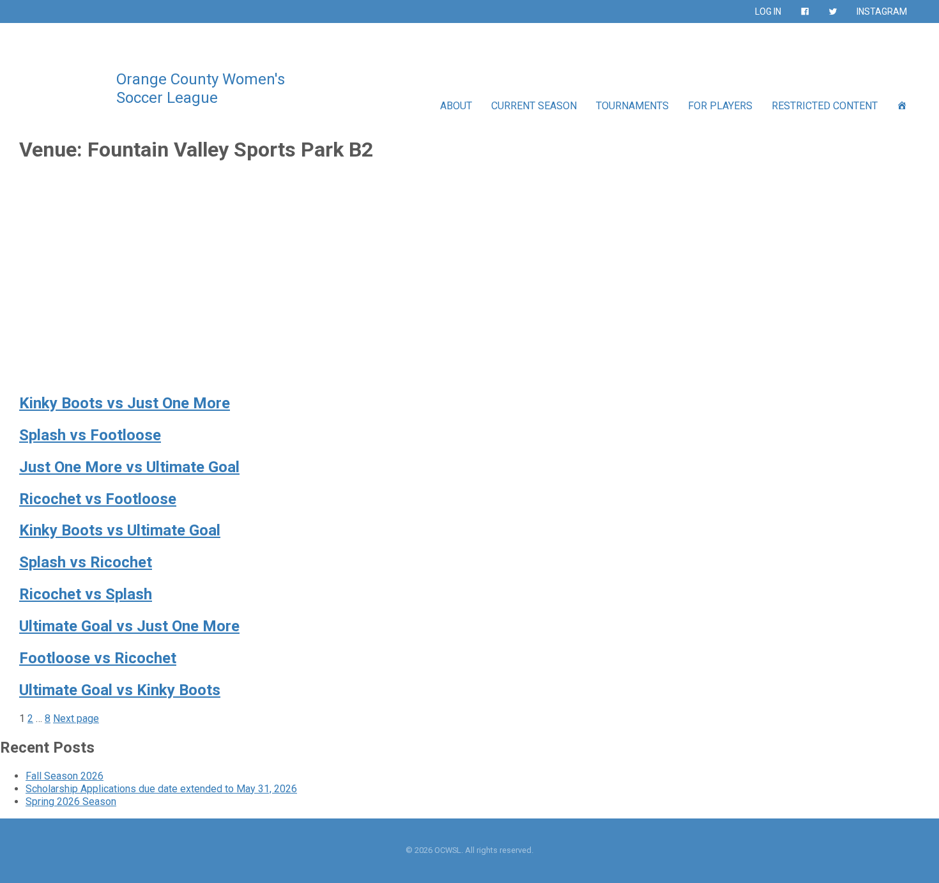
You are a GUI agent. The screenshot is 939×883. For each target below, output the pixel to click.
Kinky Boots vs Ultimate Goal (119, 530)
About (456, 106)
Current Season (534, 106)
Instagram (882, 11)
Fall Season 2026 (64, 776)
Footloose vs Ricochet (97, 658)
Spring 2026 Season (71, 801)
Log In (768, 11)
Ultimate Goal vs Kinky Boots (119, 690)
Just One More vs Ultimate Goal (129, 467)
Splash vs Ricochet (85, 562)
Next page (76, 718)
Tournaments (632, 106)
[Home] (902, 105)
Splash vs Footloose (90, 435)
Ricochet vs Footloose (97, 499)
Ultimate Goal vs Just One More (129, 626)
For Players (720, 106)
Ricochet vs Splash (85, 594)
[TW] (833, 11)
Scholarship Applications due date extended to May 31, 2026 (161, 789)
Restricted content (825, 106)
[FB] (805, 11)
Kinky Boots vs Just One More (124, 403)
